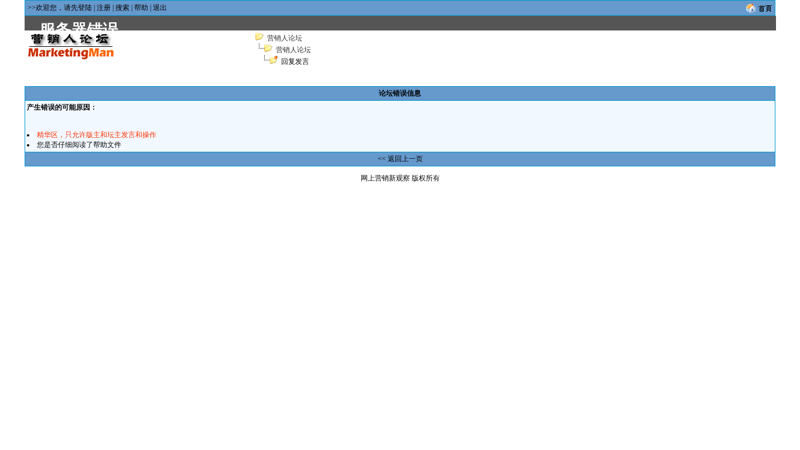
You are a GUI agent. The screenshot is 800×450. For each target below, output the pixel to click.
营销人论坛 (284, 38)
